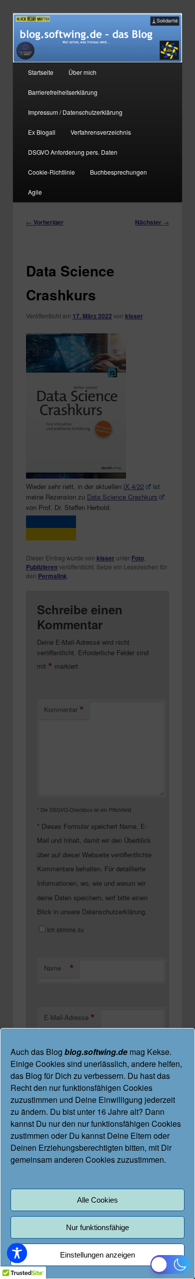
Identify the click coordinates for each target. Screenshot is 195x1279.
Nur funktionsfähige (97, 1227)
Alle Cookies (97, 1200)
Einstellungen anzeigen (97, 1255)
